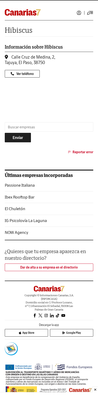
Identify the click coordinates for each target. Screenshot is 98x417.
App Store (28, 332)
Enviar (18, 137)
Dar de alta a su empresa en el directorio (49, 267)
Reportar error (83, 152)
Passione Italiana (20, 185)
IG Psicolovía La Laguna (26, 220)
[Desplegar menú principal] (90, 13)
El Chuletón (15, 208)
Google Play (73, 332)
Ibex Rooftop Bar (19, 197)
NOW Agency (16, 232)
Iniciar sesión (79, 13)
